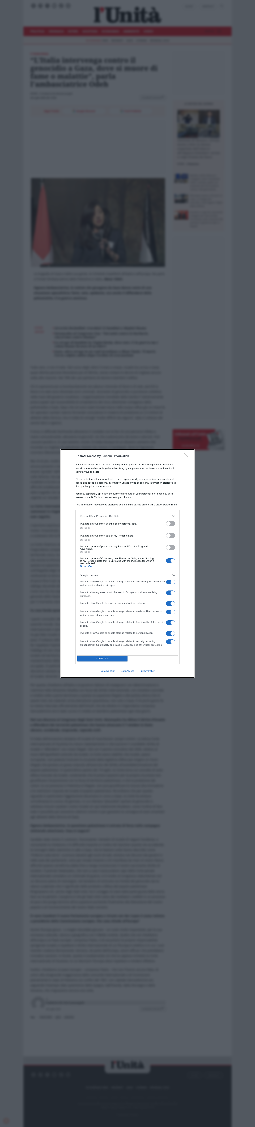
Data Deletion (107, 670)
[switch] (170, 523)
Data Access (127, 670)
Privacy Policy (147, 670)
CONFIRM (102, 658)
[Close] (187, 456)
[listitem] (127, 516)
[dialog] (127, 563)
